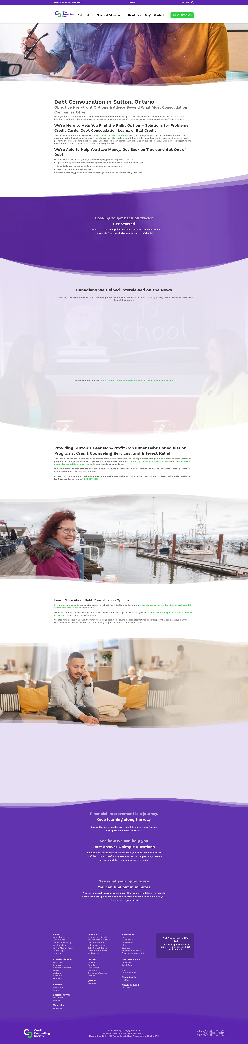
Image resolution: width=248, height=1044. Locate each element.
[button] (192, 3)
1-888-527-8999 (182, 15)
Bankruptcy (93, 953)
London (91, 975)
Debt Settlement (96, 942)
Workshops (127, 942)
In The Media (59, 948)
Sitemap (126, 948)
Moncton (126, 962)
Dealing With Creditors (98, 940)
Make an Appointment (124, 244)
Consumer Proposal (97, 950)
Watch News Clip (50, 366)
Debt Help (84, 15)
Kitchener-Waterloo (97, 973)
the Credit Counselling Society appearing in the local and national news (138, 380)
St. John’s (126, 987)
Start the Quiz (124, 869)
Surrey (56, 970)
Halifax (125, 980)
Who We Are (59, 940)
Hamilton (92, 970)
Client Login (184, 2)
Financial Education (108, 15)
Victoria (57, 973)
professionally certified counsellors (110, 135)
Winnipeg (57, 1008)
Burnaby (57, 965)
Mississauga (93, 967)
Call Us (184, 700)
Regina (56, 1000)
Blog (148, 15)
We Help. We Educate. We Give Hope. (69, 2)
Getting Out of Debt (97, 937)
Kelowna (57, 978)
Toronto (91, 965)
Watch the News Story (133, 366)
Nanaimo (57, 975)
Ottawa (91, 962)
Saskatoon (58, 997)
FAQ (124, 937)
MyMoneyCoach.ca (131, 950)
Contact (159, 15)
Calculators (127, 940)
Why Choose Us (60, 937)
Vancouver (58, 962)
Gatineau (91, 983)
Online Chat (164, 700)
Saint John (127, 965)
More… (141, 1033)
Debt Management (96, 945)
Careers (57, 953)
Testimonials (59, 945)
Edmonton (58, 987)
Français (132, 2)
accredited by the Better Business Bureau (147, 461)
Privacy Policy (114, 1030)
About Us (133, 15)
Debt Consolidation (97, 948)
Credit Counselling (62, 942)
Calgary (56, 990)
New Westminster (62, 967)
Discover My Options (124, 909)
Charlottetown (129, 972)
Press (70, 948)
